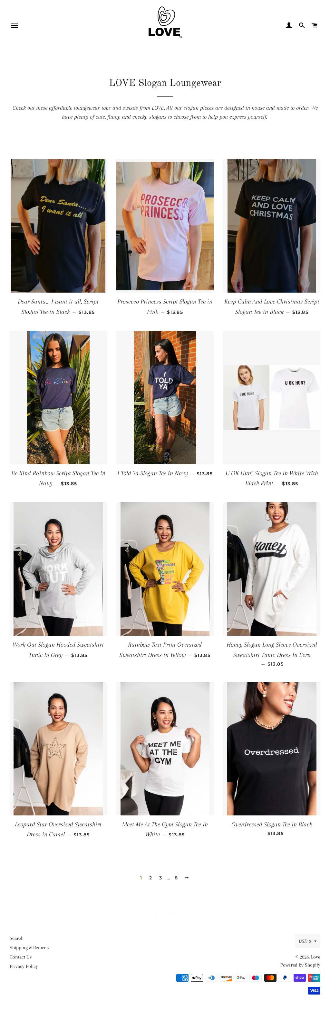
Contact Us (21, 957)
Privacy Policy (24, 966)
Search (17, 938)
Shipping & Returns (29, 947)
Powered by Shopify (300, 965)
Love (315, 957)
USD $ (305, 941)
